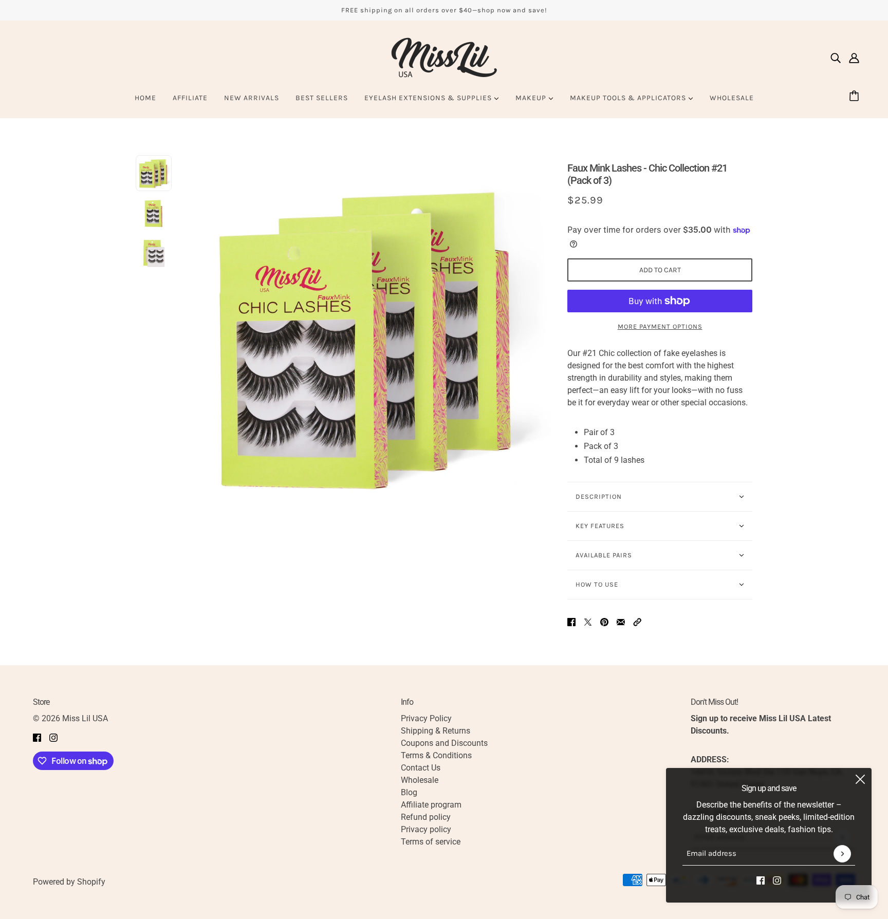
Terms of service (430, 842)
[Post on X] (588, 622)
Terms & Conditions (436, 755)
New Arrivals (251, 97)
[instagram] (777, 880)
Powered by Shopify (69, 882)
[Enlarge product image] (369, 336)
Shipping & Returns (435, 731)
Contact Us (420, 768)
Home (145, 97)
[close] (860, 779)
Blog (409, 792)
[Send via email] (621, 622)
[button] (637, 622)
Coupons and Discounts (444, 743)
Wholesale (732, 97)
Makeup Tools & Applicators (629, 97)
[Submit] (842, 853)
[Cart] (855, 96)
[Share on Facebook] (571, 622)
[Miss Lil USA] (444, 57)
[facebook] (760, 880)
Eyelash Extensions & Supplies (429, 97)
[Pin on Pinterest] (604, 622)
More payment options (660, 326)
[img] (835, 57)
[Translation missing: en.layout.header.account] (854, 57)
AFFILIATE (190, 97)
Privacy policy (426, 829)
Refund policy (426, 817)
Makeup (531, 97)
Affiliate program (431, 805)
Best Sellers (321, 97)
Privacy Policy (426, 718)
